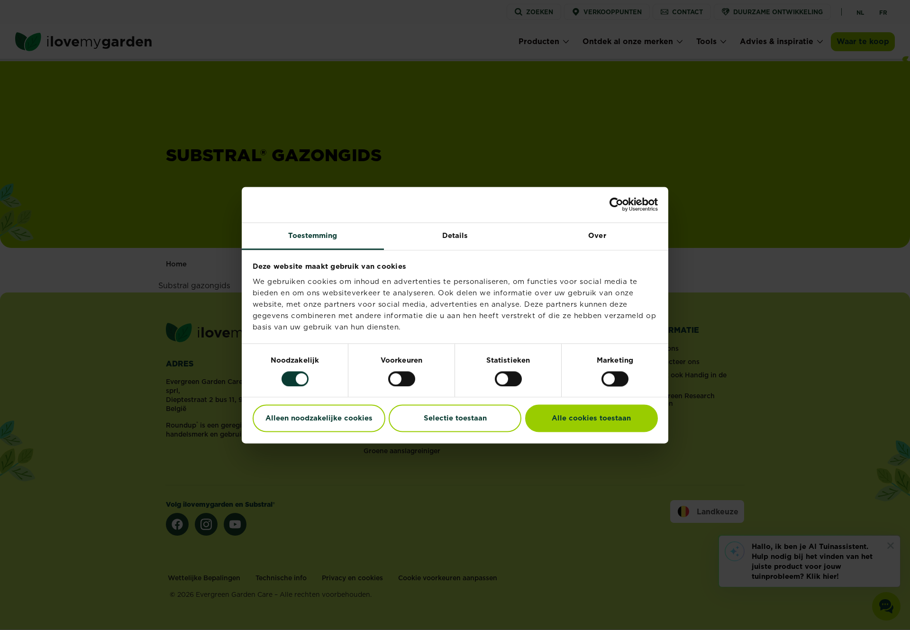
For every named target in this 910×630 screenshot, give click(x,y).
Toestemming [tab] (312, 235)
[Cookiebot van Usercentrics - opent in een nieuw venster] (616, 204)
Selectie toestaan (455, 418)
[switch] (401, 378)
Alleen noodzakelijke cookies (319, 418)
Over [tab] (597, 235)
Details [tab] (455, 235)
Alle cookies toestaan (591, 418)
